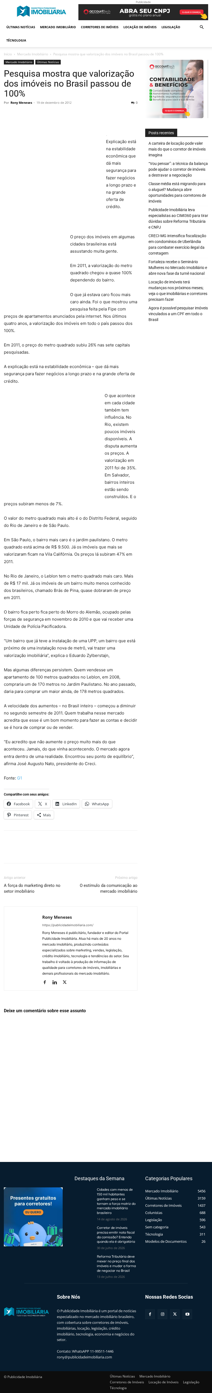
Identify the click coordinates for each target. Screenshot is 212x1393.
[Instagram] (162, 1314)
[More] (60, 115)
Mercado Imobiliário (58, 27)
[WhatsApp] (47, 115)
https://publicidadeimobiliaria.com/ (67, 925)
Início (8, 54)
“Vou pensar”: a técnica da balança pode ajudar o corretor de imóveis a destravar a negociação (178, 169)
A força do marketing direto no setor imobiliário (32, 888)
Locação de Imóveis (140, 27)
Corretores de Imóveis (99, 27)
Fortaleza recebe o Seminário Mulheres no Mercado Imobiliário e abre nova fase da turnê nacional (178, 268)
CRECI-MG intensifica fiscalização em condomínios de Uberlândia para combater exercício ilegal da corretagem (177, 244)
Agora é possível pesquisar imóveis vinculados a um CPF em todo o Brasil (178, 314)
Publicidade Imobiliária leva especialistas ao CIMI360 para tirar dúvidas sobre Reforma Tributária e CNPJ (178, 218)
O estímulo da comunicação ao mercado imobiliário (108, 888)
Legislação (170, 27)
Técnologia (16, 40)
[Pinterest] (34, 115)
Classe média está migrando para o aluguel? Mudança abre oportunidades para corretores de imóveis (177, 192)
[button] (201, 27)
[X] (22, 115)
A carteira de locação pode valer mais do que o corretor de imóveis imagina (177, 149)
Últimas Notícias (20, 27)
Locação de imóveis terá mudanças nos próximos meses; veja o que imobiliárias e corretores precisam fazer (178, 291)
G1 (19, 778)
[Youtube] (187, 1314)
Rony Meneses (21, 102)
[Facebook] (9, 115)
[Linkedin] (56, 982)
